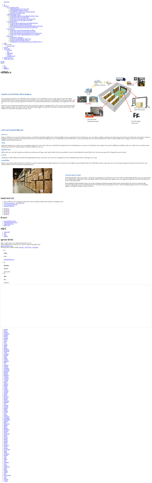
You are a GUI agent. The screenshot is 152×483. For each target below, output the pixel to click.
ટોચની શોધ (35, 247)
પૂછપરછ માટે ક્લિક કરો (6, 246)
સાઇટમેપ (21, 247)
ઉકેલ (5, 67)
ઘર (4, 65)
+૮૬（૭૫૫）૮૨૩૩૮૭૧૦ (10, 204)
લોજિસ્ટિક (6, 68)
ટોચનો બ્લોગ (28, 247)
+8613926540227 (19, 203)
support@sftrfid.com (9, 206)
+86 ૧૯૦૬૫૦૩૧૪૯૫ (9, 203)
